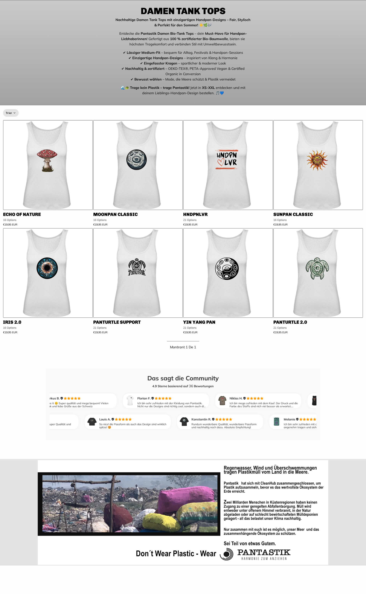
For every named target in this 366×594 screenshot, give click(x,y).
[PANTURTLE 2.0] (318, 273)
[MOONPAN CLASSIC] (138, 165)
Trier (9, 113)
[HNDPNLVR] (228, 165)
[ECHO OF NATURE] (48, 165)
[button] (48, 204)
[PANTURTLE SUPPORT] (138, 273)
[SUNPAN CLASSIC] (318, 165)
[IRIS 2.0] (48, 273)
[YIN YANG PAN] (228, 273)
